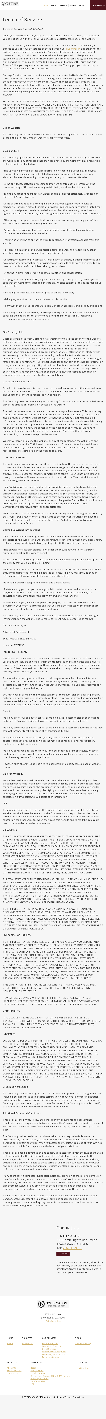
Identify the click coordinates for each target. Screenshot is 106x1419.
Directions (63, 1253)
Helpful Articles (38, 1381)
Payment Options (50, 1357)
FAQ (33, 1384)
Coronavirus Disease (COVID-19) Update (50, 1376)
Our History (12, 1373)
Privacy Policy (72, 48)
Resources (36, 1368)
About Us (11, 1368)
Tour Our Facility (83, 1343)
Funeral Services (50, 1343)
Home (10, 1343)
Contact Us (84, 1368)
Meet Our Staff (14, 1370)
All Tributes (27, 1343)
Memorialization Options (54, 1351)
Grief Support (37, 1370)
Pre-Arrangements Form (54, 1354)
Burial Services (49, 1349)
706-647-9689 (98, 5)
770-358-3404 (52, 1320)
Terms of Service (64, 1397)
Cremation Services (51, 1346)
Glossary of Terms (39, 1378)
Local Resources (39, 1373)
